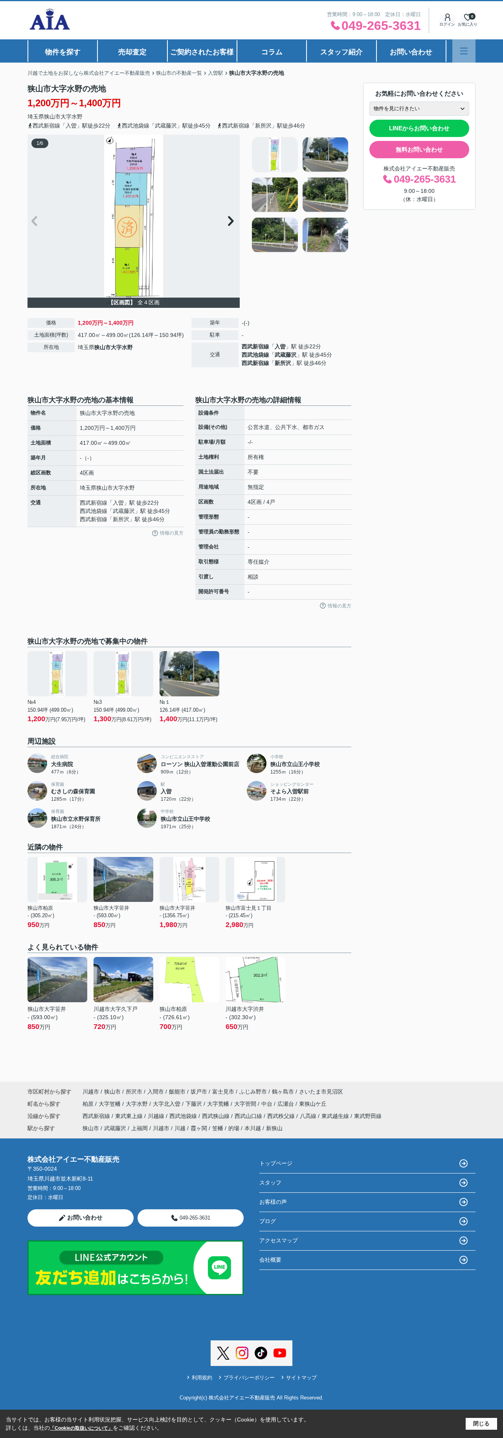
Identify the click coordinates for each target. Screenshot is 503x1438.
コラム (272, 52)
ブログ (267, 1221)
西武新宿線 (255, 346)
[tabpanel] (300, 195)
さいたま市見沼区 (321, 1091)
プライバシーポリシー (249, 1378)
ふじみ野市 (253, 1091)
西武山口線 (249, 1116)
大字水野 (72, 116)
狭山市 (52, 116)
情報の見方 (172, 533)
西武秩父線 (281, 1116)
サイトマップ (301, 1378)
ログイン (447, 24)
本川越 (252, 1128)
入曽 (280, 346)
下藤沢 (194, 1104)
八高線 (309, 1116)
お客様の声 (273, 1202)
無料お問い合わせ (419, 149)
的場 (233, 1128)
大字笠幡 (110, 1104)
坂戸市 (199, 1091)
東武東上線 (129, 1116)
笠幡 (217, 1128)
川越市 (91, 1091)
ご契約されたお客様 (202, 52)
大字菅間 (246, 1104)
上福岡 (139, 1128)
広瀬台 (286, 1104)
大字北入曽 (167, 1104)
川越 (179, 1128)
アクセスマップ (278, 1240)
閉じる (481, 1423)
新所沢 (283, 363)
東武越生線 (336, 1116)
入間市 (155, 1091)
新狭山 (274, 1128)
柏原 (89, 1104)
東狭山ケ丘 (313, 1104)
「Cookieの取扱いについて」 (81, 1428)
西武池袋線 (255, 355)
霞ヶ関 (199, 1128)
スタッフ (270, 1182)
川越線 (157, 1116)
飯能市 (177, 1091)
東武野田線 (368, 1116)
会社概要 (270, 1260)
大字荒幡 (219, 1104)
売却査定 (132, 52)
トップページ (275, 1163)
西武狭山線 (216, 1116)
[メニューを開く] (464, 51)
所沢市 (134, 1091)
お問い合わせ (411, 52)
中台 (267, 1104)
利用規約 (202, 1378)
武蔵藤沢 (286, 355)
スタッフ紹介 (341, 52)
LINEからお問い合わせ (419, 128)
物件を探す (63, 52)
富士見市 (223, 1091)
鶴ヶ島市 (283, 1091)
